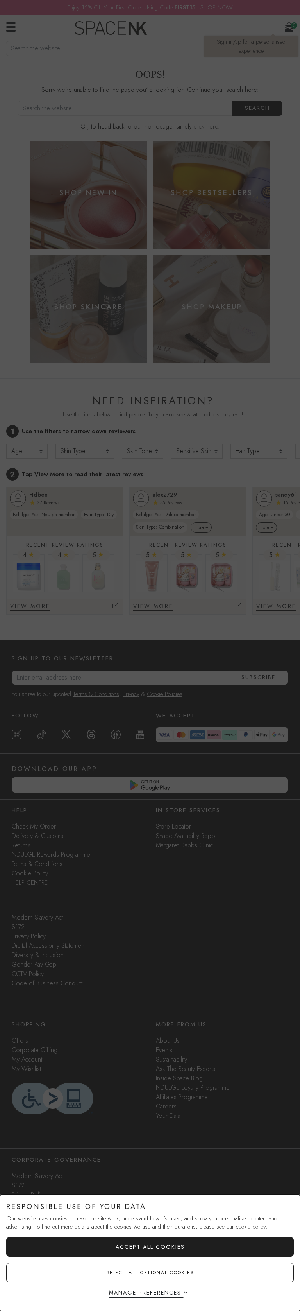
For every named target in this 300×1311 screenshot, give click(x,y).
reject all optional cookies (150, 1272)
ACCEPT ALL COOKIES (150, 1247)
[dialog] (150, 1253)
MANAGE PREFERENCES (145, 1293)
